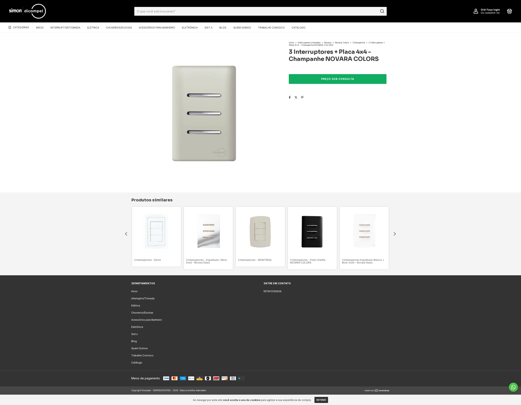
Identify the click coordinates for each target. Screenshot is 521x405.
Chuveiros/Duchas (119, 27)
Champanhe (358, 42)
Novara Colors (342, 42)
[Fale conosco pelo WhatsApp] (513, 387)
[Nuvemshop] (377, 391)
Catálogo (298, 27)
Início (40, 27)
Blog (222, 27)
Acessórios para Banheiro (157, 27)
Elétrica (93, 27)
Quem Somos (242, 27)
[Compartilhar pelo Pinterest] (302, 97)
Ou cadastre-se (490, 12)
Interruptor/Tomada (65, 27)
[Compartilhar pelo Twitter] (295, 97)
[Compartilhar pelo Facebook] (290, 97)
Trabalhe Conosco (271, 27)
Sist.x (208, 27)
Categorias (21, 27)
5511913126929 (272, 291)
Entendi (321, 400)
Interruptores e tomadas (309, 42)
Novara (327, 42)
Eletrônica (190, 27)
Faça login (493, 9)
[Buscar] (382, 11)
